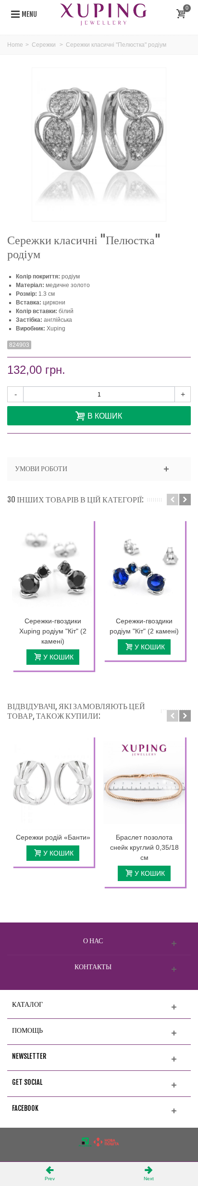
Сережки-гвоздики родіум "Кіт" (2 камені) (144, 626)
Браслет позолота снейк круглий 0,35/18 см (144, 847)
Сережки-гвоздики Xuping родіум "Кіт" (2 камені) (53, 631)
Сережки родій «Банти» (53, 837)
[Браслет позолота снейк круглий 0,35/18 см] (144, 783)
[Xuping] (103, 14)
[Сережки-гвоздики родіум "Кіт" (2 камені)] (144, 566)
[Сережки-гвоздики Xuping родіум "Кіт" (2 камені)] (53, 566)
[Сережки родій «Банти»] (53, 783)
